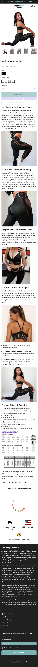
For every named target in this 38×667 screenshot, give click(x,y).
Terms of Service (6, 626)
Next (35, 29)
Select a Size (5, 77)
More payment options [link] (20, 103)
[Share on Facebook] (9, 482)
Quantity (4, 85)
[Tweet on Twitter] (12, 482)
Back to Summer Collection (19, 489)
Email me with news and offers (11, 647)
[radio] (3, 73)
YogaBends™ (23, 662)
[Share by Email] (22, 482)
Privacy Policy (6, 620)
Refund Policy (6, 623)
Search (3, 617)
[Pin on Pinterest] (16, 482)
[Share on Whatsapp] (19, 482)
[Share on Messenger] (26, 482)
